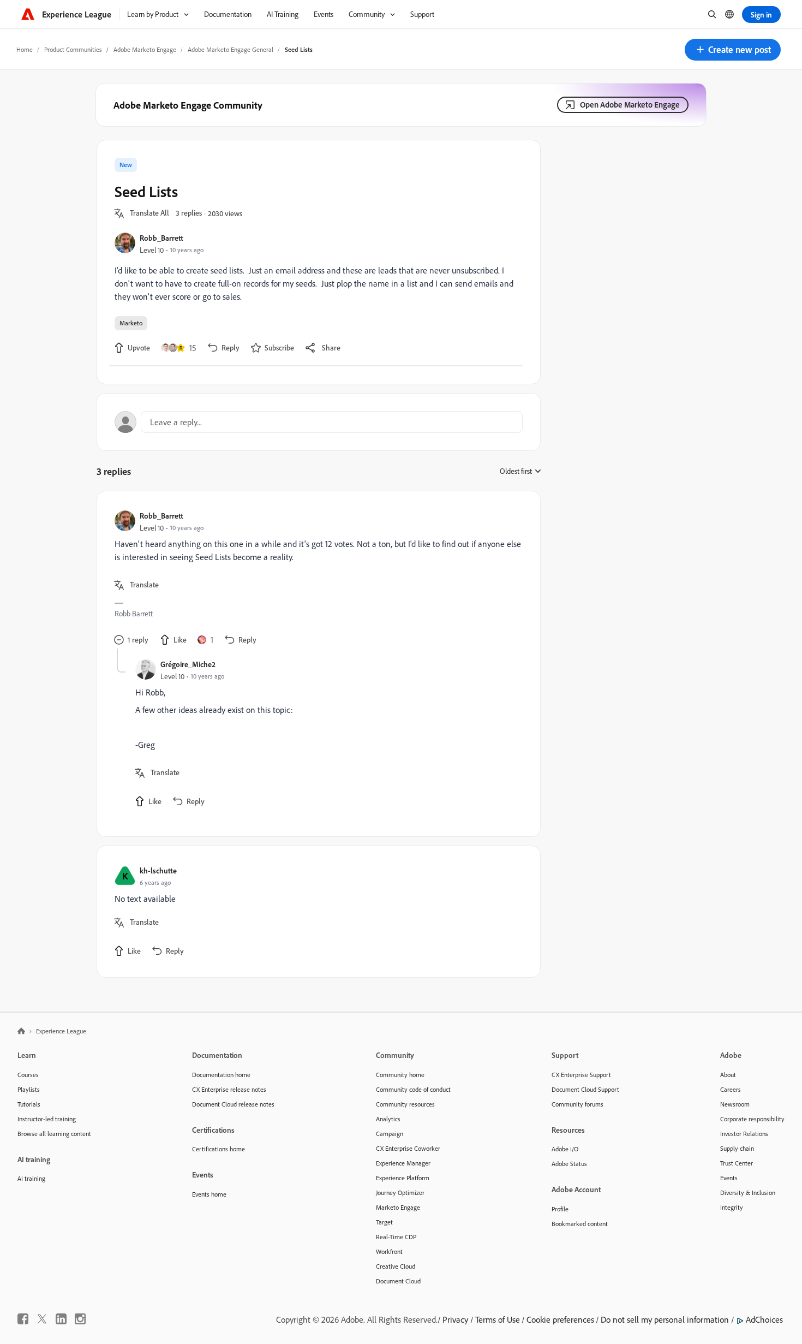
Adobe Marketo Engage (144, 49)
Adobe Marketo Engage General (230, 49)
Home (24, 49)
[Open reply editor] (318, 422)
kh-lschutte (158, 870)
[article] (316, 579)
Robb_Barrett (161, 237)
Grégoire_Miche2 (188, 664)
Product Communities (73, 49)
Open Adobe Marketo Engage (630, 104)
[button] (733, 50)
